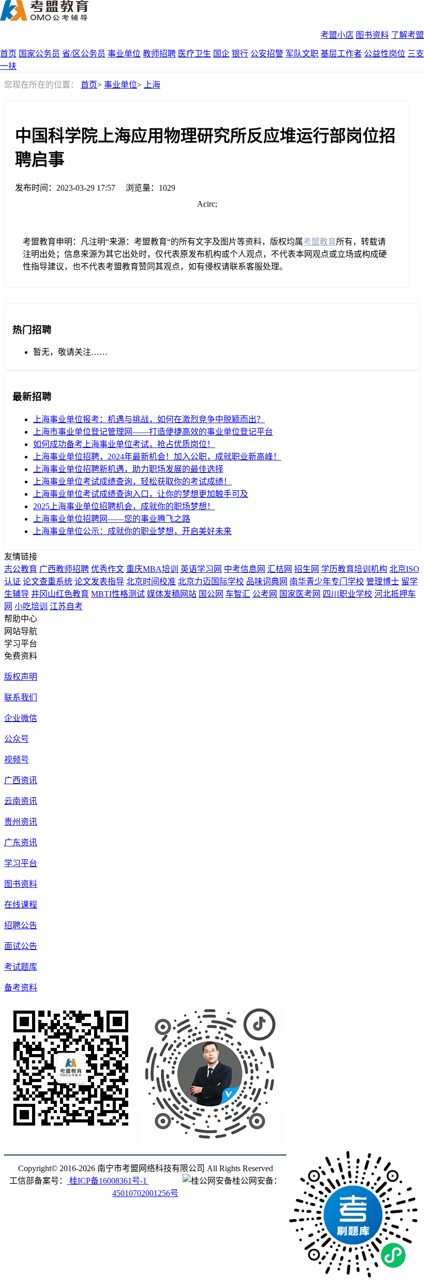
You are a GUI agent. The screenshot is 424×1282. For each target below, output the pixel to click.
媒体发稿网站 (171, 593)
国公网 (211, 593)
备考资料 (20, 987)
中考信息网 (244, 569)
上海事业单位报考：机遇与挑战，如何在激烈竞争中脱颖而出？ (149, 419)
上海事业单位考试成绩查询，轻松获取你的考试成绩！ (132, 481)
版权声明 (20, 676)
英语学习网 (201, 569)
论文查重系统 (47, 581)
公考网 (264, 593)
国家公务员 (39, 53)
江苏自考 (66, 606)
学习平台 (20, 863)
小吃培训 (31, 606)
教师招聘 (159, 53)
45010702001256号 (145, 1193)
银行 (240, 53)
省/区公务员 (83, 53)
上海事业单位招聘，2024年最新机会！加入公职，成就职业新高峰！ (157, 456)
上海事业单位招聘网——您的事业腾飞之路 (111, 518)
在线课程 (20, 904)
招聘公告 (20, 925)
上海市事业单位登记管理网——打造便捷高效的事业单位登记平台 (153, 431)
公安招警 (266, 53)
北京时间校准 (151, 581)
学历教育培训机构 (354, 569)
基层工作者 (341, 53)
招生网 (306, 569)
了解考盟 (407, 35)
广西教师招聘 (64, 569)
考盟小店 (337, 35)
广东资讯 (20, 842)
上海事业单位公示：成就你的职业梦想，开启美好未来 (132, 531)
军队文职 (302, 53)
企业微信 (20, 718)
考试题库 (20, 966)
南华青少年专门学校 (327, 581)
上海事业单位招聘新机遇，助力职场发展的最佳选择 (128, 469)
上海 (152, 84)
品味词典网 (266, 581)
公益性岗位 (384, 53)
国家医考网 (300, 593)
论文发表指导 (99, 581)
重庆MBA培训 (152, 569)
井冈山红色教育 (60, 593)
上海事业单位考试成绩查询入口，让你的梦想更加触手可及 (140, 493)
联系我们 (20, 697)
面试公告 (20, 946)
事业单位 (124, 53)
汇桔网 (279, 569)
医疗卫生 (194, 53)
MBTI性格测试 (118, 593)
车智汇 (237, 593)
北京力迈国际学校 (211, 581)
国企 (221, 53)
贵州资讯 (20, 821)
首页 (8, 53)
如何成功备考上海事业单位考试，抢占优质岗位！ (124, 444)
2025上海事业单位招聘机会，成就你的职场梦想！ (124, 506)
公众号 (16, 738)
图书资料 (372, 35)
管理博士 (382, 581)
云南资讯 (20, 801)
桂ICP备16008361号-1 (108, 1180)
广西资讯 (20, 780)
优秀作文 (107, 569)
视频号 (16, 759)
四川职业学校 (347, 593)
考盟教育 (319, 241)
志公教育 (20, 569)
